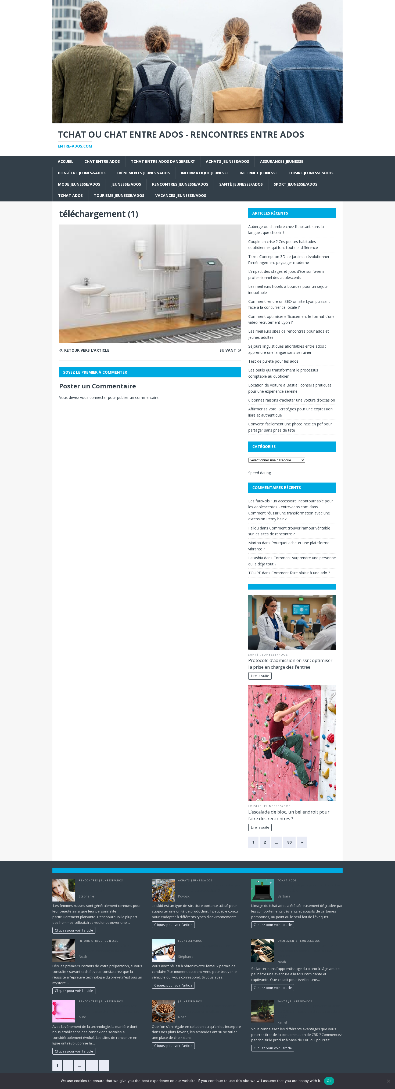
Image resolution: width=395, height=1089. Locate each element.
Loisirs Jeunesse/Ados (311, 172)
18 (92, 1065)
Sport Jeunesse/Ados (295, 184)
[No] (388, 1081)
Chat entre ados (102, 161)
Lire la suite (260, 676)
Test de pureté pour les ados (273, 361)
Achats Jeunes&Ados (227, 161)
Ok (329, 1081)
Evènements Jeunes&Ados (143, 172)
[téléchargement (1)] (150, 339)
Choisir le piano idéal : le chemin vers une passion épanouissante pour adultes (308, 950)
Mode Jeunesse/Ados (79, 184)
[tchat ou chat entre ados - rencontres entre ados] (197, 120)
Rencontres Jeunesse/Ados (180, 184)
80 (289, 842)
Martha (254, 542)
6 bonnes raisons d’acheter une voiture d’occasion (291, 400)
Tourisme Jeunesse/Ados (119, 195)
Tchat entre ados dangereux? (163, 161)
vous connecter (93, 397)
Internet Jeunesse (259, 172)
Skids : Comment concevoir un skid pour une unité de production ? (210, 888)
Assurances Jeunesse (281, 161)
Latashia (255, 557)
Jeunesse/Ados (126, 184)
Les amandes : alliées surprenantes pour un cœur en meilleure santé (207, 1008)
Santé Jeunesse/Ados (241, 184)
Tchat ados (70, 195)
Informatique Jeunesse (205, 172)
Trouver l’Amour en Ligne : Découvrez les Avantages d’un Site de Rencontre (109, 1008)
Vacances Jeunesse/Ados (180, 195)
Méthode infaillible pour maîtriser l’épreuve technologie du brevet (106, 948)
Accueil (65, 161)
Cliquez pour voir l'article (74, 930)
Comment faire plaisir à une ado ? (300, 572)
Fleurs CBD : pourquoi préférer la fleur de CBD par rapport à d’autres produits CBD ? (309, 1011)
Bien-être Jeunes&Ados (82, 172)
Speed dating (259, 472)
